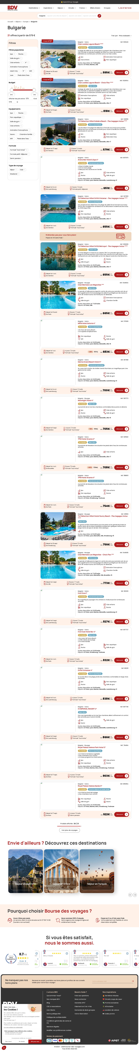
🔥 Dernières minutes (110, 996)
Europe (25, 22)
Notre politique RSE (54, 1014)
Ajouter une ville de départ (57, 16)
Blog (48, 1003)
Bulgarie (42, 16)
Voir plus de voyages (70, 830)
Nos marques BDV (53, 999)
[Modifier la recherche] (99, 16)
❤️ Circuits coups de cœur (112, 999)
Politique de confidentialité (56, 1017)
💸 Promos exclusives (110, 1003)
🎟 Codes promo (109, 1014)
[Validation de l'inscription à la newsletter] (133, 981)
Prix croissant (124, 36)
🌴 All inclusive (108, 1006)
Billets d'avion (95, 8)
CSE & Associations (54, 1006)
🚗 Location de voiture (111, 1010)
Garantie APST (80, 1003)
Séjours (18, 22)
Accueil (10, 22)
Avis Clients (51, 1010)
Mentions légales (53, 1027)
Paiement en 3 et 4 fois (83, 1006)
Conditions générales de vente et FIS (59, 1022)
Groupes (107, 8)
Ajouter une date (75, 16)
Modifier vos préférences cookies (59, 1030)
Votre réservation (81, 1014)
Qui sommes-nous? (54, 996)
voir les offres (83, 2)
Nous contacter (80, 999)
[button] (130, 895)
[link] (121, 8)
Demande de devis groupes (85, 1010)
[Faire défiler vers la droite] (135, 895)
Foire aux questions (82, 996)
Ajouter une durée (89, 16)
